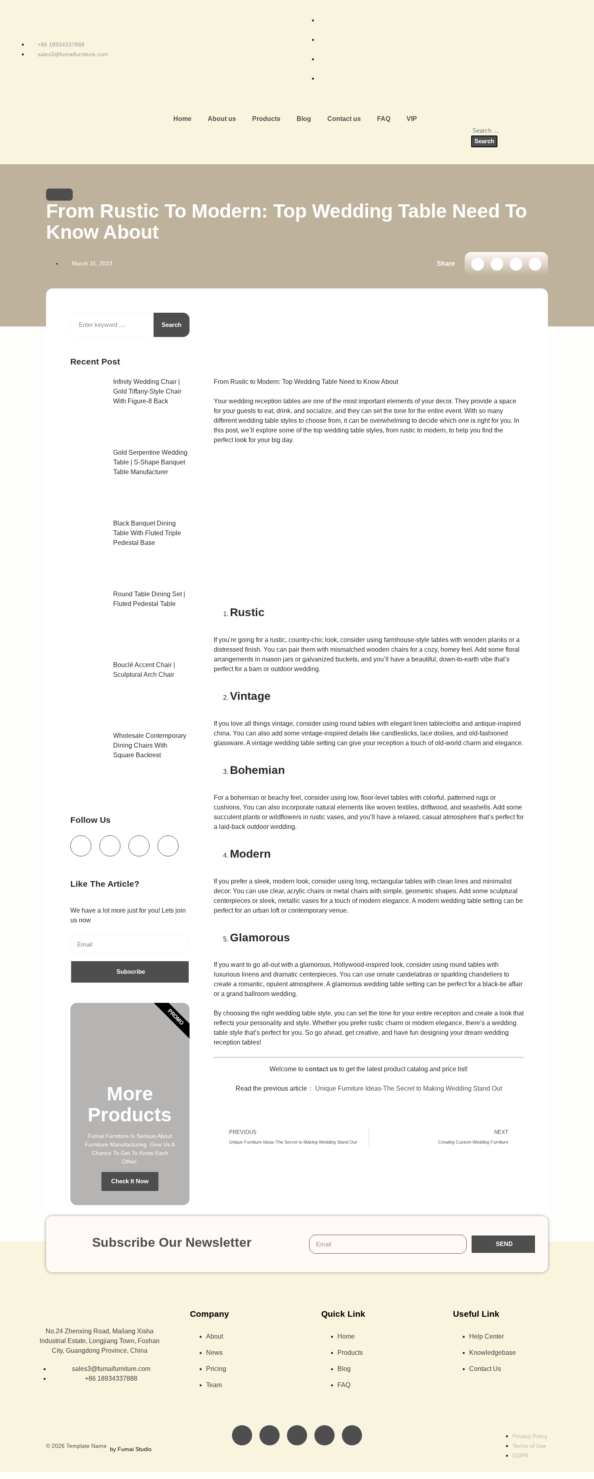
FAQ (383, 118)
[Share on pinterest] (535, 264)
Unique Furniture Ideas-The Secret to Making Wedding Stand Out (408, 1088)
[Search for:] (512, 130)
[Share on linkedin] (516, 264)
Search (171, 324)
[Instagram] (168, 845)
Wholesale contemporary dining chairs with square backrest (149, 745)
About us (222, 118)
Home (182, 118)
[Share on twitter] (497, 264)
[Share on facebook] (477, 264)
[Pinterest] (351, 1435)
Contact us (344, 118)
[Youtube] (139, 845)
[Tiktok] (109, 845)
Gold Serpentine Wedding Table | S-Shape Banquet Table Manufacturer (150, 462)
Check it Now (130, 1181)
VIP (412, 118)
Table (59, 196)
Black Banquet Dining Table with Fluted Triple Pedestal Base (147, 533)
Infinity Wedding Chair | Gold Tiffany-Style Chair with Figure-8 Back (147, 391)
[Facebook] (80, 845)
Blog (304, 118)
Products (266, 118)
